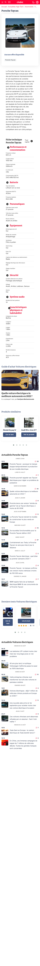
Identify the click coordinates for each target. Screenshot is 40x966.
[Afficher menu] (2, 2)
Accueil (4, 7)
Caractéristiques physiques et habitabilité (18, 310)
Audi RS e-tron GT (29, 430)
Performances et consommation (18, 148)
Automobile (29, 7)
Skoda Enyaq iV (9, 430)
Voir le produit (28, 434)
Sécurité (14, 275)
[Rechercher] (5, 2)
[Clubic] (20, 2)
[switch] (33, 2)
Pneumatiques (17, 204)
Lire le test (10, 434)
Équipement (16, 225)
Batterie (14, 182)
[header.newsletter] (9, 2)
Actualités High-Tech (15, 7)
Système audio (17, 296)
